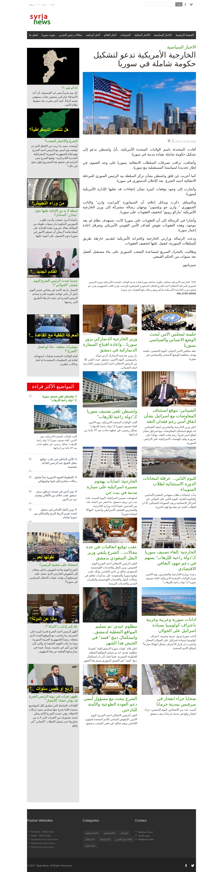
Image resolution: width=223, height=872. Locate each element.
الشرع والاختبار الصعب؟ (61, 141)
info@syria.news (146, 839)
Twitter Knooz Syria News (43, 843)
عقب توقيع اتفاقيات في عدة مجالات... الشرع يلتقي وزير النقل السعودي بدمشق (111, 552)
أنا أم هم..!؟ (70, 88)
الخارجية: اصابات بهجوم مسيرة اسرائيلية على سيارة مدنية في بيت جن (112, 487)
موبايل (31, 5)
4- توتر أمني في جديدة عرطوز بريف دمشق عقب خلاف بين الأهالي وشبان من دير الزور (56, 495)
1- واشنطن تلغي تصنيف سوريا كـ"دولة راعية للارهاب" (59, 398)
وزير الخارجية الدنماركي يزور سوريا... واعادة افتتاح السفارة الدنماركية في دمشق (110, 344)
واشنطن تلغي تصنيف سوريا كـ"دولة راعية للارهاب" (112, 414)
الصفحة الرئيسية (185, 34)
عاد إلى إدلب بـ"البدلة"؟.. (61, 626)
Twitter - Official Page (41, 835)
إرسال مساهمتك (145, 832)
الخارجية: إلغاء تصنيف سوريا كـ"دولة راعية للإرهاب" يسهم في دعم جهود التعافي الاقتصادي (170, 560)
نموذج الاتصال (144, 835)
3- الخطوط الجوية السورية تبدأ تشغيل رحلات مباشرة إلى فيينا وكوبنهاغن (55, 479)
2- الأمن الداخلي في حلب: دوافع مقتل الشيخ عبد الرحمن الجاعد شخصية (58, 463)
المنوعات (125, 34)
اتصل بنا (33, 34)
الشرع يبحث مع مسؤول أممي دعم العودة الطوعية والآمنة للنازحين (110, 704)
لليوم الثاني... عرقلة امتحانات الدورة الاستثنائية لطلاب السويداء (169, 484)
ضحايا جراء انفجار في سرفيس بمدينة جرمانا (176, 701)
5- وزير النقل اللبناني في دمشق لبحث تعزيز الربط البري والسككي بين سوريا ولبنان (55, 513)
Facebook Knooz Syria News (44, 839)
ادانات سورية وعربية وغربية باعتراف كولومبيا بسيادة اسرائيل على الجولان (171, 625)
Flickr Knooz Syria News (42, 847)
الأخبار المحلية (142, 34)
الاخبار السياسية (163, 34)
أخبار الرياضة (93, 34)
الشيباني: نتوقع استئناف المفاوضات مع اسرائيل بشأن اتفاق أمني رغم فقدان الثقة (170, 416)
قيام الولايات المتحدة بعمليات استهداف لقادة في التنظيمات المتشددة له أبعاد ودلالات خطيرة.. (56, 360)
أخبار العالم (110, 34)
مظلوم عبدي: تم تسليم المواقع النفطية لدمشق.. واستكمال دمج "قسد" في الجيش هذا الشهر (114, 634)
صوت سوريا (48, 34)
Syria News (42, 865)
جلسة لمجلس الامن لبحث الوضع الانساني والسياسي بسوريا (172, 340)
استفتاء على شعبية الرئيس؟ (58, 564)
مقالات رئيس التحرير (70, 34)
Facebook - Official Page (42, 832)
